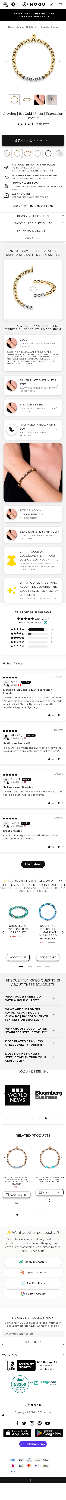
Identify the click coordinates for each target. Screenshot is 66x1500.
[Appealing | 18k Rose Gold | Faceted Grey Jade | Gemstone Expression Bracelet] (16, 1158)
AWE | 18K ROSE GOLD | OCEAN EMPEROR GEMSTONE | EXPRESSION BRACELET (50, 1179)
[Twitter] (24, 1423)
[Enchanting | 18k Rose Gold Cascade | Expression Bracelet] (27, 153)
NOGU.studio (33, 4)
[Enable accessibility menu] (13, 4)
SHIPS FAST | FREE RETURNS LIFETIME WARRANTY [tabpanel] (34, 15)
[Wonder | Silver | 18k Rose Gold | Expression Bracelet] (37, 153)
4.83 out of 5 (42, 619)
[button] (18, 629)
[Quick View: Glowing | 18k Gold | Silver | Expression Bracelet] (16, 1202)
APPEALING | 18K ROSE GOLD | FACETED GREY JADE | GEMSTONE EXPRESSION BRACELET (16, 1180)
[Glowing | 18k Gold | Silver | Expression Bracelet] (16, 153)
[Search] (6, 4)
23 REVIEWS (42, 124)
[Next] (59, 61)
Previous (5, 153)
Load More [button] (33, 864)
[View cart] (60, 4)
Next (60, 153)
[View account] (52, 4)
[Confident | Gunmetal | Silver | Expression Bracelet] (47, 153)
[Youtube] (47, 1423)
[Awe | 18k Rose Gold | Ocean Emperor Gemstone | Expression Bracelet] (49, 1158)
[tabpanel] (17, 153)
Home (11, 27)
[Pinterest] (39, 1423)
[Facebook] (17, 1423)
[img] (10, 677)
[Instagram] (32, 1423)
